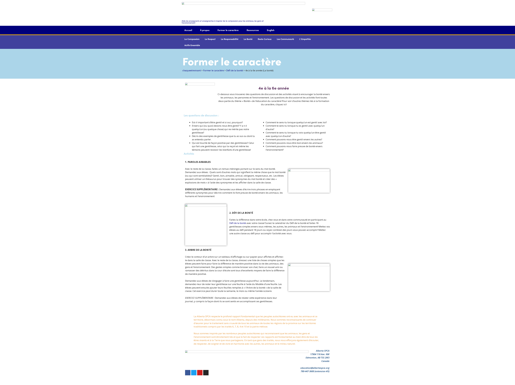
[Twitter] (193, 372)
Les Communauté (285, 38)
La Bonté (248, 38)
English (270, 30)
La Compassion (191, 38)
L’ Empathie (305, 38)
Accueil (188, 30)
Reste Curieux (264, 38)
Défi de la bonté (237, 223)
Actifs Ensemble (192, 45)
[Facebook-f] (187, 372)
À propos (204, 30)
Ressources (253, 30)
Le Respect (210, 38)
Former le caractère (228, 30)
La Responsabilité (229, 38)
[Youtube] (200, 372)
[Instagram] (206, 372)
